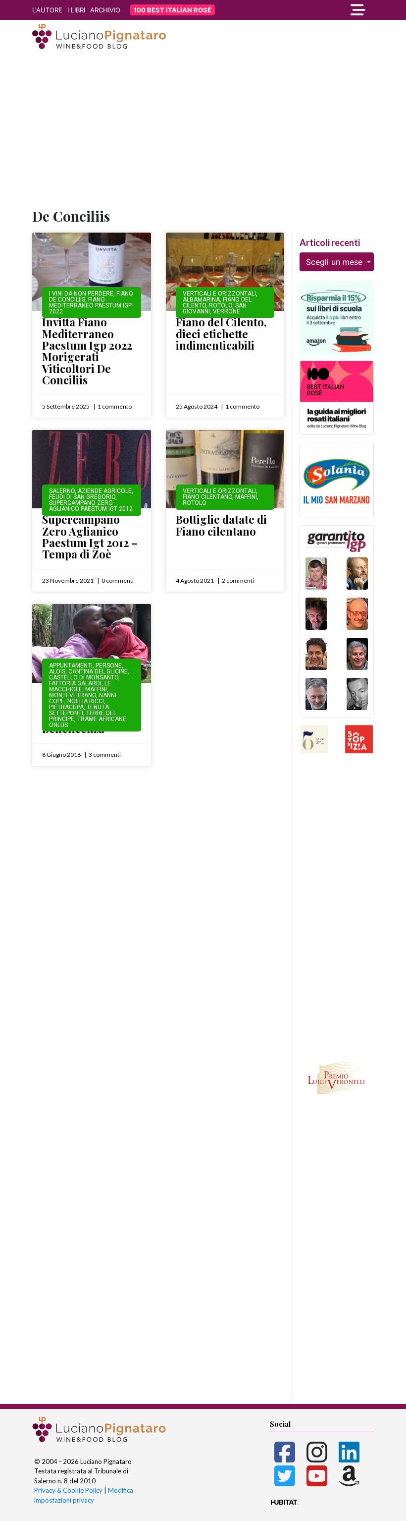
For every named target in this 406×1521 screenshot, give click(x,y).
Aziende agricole (105, 490)
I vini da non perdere (81, 293)
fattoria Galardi (75, 683)
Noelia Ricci (85, 701)
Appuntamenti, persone (85, 665)
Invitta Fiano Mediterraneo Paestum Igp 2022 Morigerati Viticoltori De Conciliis (87, 350)
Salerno (62, 490)
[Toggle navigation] (322, 10)
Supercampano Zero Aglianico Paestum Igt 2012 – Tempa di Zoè (90, 536)
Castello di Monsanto (83, 677)
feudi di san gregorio (82, 496)
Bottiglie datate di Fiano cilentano (221, 525)
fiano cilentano (207, 496)
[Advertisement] (203, 130)
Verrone (226, 311)
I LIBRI (76, 10)
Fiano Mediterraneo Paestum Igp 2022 (90, 305)
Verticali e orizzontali (219, 293)
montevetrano (72, 695)
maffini (246, 496)
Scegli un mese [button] (335, 262)
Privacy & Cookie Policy (68, 1490)
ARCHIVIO (105, 10)
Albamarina (201, 299)
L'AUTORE (47, 10)
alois (57, 671)
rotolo (220, 305)
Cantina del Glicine (98, 671)
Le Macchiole (80, 686)
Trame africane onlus (87, 722)
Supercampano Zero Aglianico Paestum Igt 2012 (91, 505)
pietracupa (66, 707)
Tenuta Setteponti (79, 710)
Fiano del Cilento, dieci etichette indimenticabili (221, 333)
